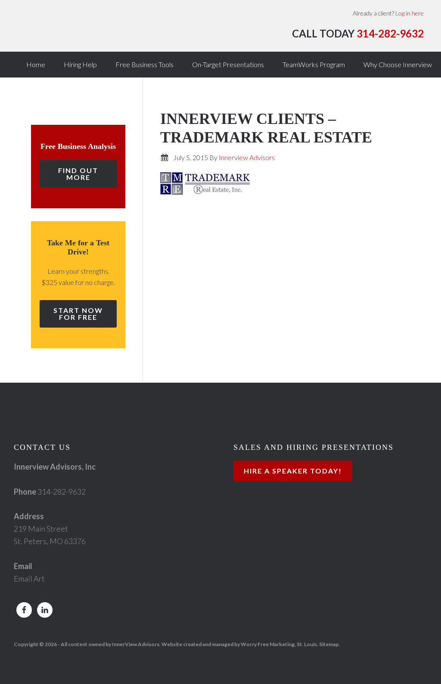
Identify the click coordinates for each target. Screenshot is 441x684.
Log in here (409, 13)
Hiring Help (80, 64)
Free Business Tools (144, 64)
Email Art (29, 578)
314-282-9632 (390, 33)
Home (35, 64)
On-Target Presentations (228, 64)
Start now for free (78, 313)
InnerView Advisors (103, 30)
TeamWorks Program (314, 64)
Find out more (78, 173)
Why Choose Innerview (397, 64)
